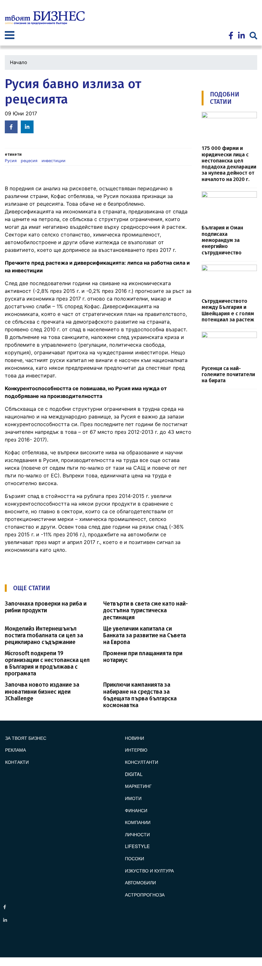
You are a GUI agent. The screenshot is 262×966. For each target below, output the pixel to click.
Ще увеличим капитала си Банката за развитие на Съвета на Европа (144, 635)
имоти (133, 798)
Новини (134, 737)
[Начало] (45, 18)
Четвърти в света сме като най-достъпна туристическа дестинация (145, 610)
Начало (18, 62)
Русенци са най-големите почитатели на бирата (228, 374)
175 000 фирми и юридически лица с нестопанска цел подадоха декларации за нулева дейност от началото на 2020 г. (229, 163)
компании (137, 822)
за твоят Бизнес (25, 737)
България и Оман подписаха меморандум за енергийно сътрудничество (222, 240)
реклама (15, 749)
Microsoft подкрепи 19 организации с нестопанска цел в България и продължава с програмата (47, 663)
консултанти (141, 761)
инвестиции (54, 160)
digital (134, 774)
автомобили (140, 882)
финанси (136, 810)
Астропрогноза (145, 894)
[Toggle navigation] (9, 35)
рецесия (29, 160)
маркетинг (138, 785)
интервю (136, 749)
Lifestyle (137, 846)
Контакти (17, 761)
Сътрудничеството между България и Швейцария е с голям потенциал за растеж (228, 310)
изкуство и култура (149, 870)
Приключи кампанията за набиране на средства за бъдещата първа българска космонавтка (140, 694)
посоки (134, 858)
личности (137, 834)
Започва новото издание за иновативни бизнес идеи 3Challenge (42, 691)
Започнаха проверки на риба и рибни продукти (46, 607)
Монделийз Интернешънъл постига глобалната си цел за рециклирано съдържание (44, 635)
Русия (11, 160)
